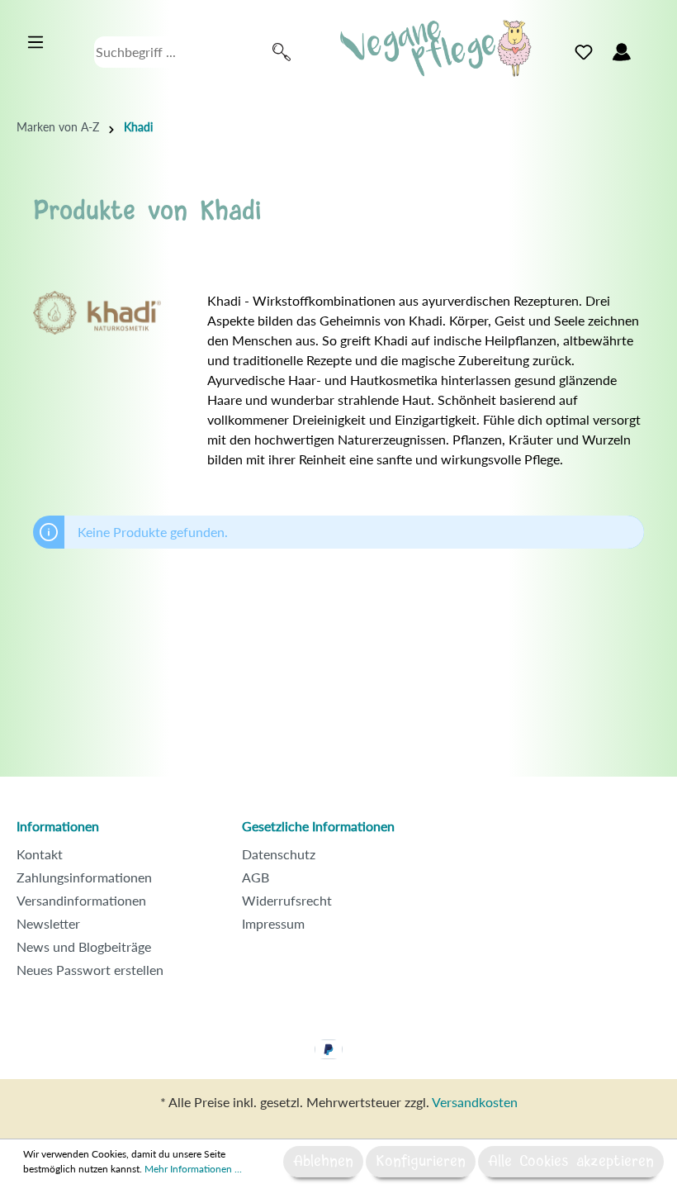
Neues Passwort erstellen (90, 969)
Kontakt (40, 854)
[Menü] (35, 42)
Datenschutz (278, 854)
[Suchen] (282, 52)
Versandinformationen (81, 900)
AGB (255, 877)
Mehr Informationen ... (193, 1169)
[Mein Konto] (622, 52)
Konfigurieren (421, 1161)
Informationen (58, 826)
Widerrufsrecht (287, 900)
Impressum (273, 923)
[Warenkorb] (650, 48)
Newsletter (48, 923)
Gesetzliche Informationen (318, 826)
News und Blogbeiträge (84, 946)
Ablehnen (323, 1161)
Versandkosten (475, 1102)
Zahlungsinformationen (84, 877)
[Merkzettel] (584, 52)
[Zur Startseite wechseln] (436, 48)
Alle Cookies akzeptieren (571, 1161)
